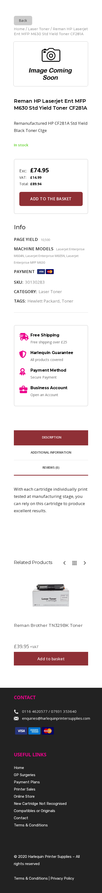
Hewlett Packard (43, 301)
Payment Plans (27, 782)
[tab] (51, 437)
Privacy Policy (62, 878)
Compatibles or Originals (34, 811)
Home (19, 29)
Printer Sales (24, 789)
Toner (67, 301)
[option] (51, 619)
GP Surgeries (24, 775)
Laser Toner (39, 29)
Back (23, 20)
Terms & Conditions (31, 825)
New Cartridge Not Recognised (40, 803)
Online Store (24, 796)
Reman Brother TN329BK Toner (48, 625)
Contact (21, 818)
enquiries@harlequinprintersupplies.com (56, 718)
